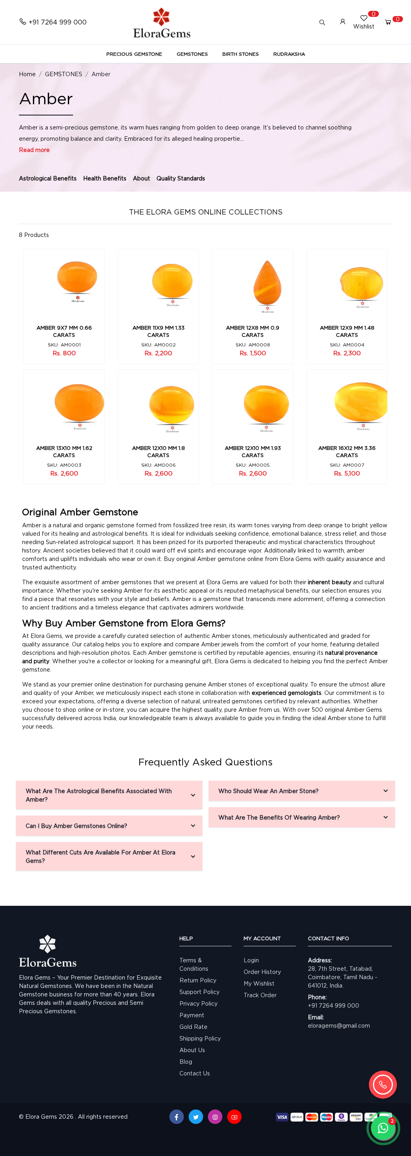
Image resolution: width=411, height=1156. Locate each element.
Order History (262, 972)
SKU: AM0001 (64, 344)
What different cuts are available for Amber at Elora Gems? (100, 856)
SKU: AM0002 (158, 344)
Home (27, 74)
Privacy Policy (198, 1003)
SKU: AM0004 (347, 344)
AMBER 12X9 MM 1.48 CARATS (347, 331)
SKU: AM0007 (347, 465)
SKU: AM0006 (158, 465)
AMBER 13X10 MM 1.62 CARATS (64, 451)
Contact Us (194, 1073)
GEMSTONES (63, 74)
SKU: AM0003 (64, 465)
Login (251, 960)
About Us (192, 1050)
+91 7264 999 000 (333, 1005)
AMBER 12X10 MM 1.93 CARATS (253, 451)
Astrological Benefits (48, 178)
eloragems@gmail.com (339, 1025)
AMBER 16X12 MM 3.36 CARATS (347, 451)
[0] (388, 22)
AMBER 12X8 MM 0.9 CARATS (252, 331)
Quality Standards (181, 178)
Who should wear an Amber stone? (268, 791)
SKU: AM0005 (253, 465)
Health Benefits (104, 178)
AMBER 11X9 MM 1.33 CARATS (158, 331)
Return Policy (197, 980)
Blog (185, 1062)
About (141, 178)
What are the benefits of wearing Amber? (279, 817)
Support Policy (199, 992)
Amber (101, 74)
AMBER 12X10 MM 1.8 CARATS (158, 451)
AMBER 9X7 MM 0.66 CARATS (64, 331)
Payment (191, 1015)
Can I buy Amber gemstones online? (76, 826)
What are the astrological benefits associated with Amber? (99, 795)
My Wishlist (259, 983)
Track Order (260, 995)
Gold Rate (193, 1027)
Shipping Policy (200, 1038)
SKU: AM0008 (253, 344)
